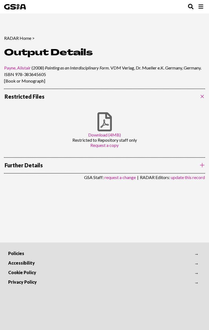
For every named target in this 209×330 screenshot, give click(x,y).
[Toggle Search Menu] (191, 6)
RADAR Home (17, 38)
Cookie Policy (22, 272)
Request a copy (104, 145)
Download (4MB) (104, 134)
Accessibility (21, 262)
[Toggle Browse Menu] (201, 6)
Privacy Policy (22, 281)
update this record (188, 177)
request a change (120, 177)
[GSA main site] (15, 7)
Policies (16, 253)
